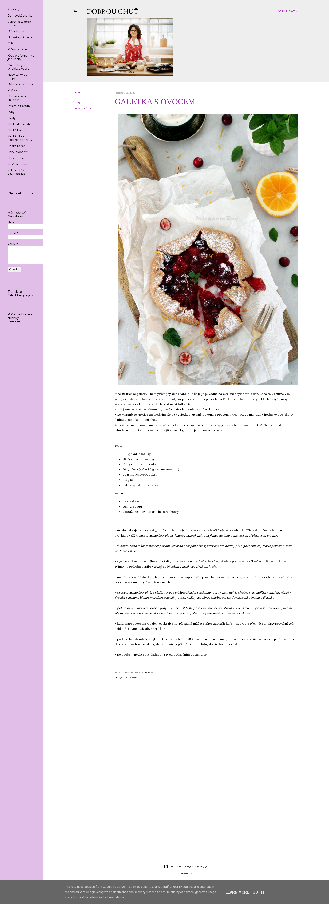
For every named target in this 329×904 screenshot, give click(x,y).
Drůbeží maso (17, 31)
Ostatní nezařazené (21, 84)
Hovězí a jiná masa (20, 37)
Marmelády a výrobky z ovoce (18, 66)
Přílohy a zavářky (19, 106)
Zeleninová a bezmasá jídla (17, 172)
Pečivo (12, 90)
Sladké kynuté (17, 130)
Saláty (12, 118)
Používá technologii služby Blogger (189, 866)
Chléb (11, 43)
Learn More (237, 892)
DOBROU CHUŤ (112, 11)
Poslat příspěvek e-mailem (138, 672)
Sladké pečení (82, 108)
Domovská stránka (20, 15)
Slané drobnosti (18, 152)
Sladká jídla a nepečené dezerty (20, 138)
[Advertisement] (186, 828)
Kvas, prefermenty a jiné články (21, 57)
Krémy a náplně (18, 49)
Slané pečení (16, 158)
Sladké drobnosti (19, 124)
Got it (259, 892)
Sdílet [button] (76, 93)
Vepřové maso (17, 164)
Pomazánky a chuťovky (17, 98)
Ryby (11, 112)
